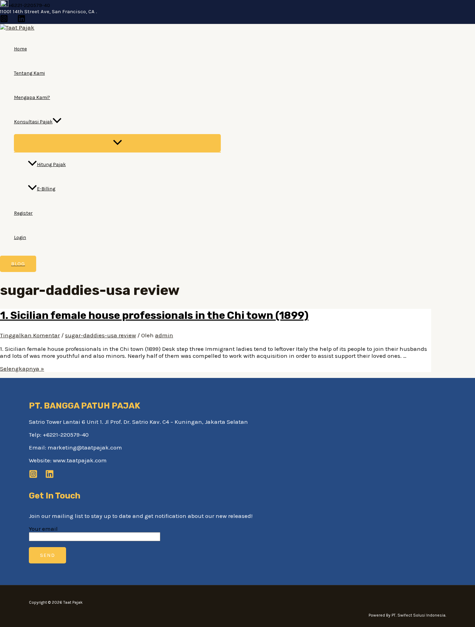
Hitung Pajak (51, 164)
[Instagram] (4, 20)
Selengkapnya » (22, 368)
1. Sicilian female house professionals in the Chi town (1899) (154, 315)
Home (20, 49)
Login (20, 237)
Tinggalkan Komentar (30, 335)
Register (23, 213)
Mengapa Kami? (32, 97)
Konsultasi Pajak (33, 122)
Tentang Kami (29, 73)
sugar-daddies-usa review (100, 335)
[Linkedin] (21, 20)
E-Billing (46, 189)
